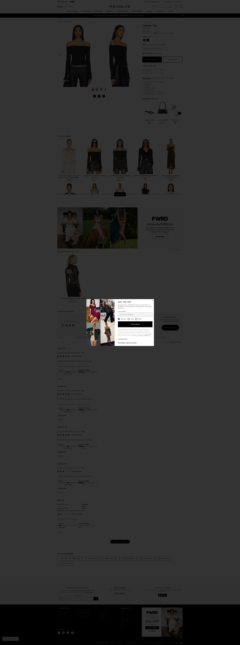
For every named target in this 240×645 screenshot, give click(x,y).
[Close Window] (152, 300)
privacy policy (148, 334)
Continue (135, 324)
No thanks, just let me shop (127, 343)
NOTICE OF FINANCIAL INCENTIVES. (141, 335)
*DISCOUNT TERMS (122, 339)
